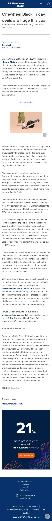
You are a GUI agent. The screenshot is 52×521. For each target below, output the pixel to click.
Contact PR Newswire (25, 481)
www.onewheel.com (11, 314)
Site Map (35, 509)
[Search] (48, 4)
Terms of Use (18, 506)
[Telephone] (41, 4)
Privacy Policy (32, 506)
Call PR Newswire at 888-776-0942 (26, 497)
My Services (24, 490)
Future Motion (10, 62)
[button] (26, 122)
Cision (30, 517)
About (25, 487)
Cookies (26, 513)
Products (26, 484)
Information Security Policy (17, 509)
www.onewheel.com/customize (17, 288)
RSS (43, 509)
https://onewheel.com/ (12, 403)
